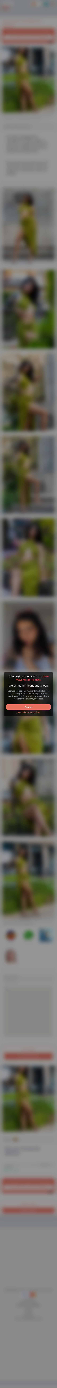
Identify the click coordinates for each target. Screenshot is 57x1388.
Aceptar (28, 707)
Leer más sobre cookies (28, 712)
